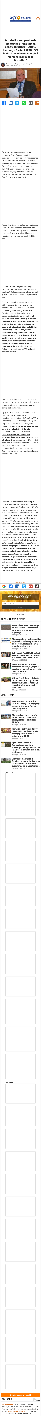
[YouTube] (31, 586)
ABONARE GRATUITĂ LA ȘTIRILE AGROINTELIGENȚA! (21, 597)
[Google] (4, 586)
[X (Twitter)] (17, 103)
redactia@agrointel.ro (16, 1411)
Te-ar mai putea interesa (13, 619)
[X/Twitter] (24, 586)
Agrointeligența (8, 1404)
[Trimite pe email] (31, 103)
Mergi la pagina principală (20, 1395)
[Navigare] (3, 19)
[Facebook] (4, 103)
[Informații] (38, 19)
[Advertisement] (20, 7)
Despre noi (7, 1399)
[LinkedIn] (11, 103)
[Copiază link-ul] (37, 103)
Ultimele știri (8, 695)
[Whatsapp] (24, 103)
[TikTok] (37, 586)
